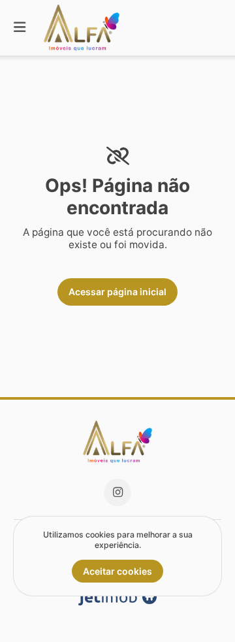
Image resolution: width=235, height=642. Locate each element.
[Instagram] (117, 492)
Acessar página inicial (117, 291)
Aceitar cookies (117, 571)
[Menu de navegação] (19, 28)
